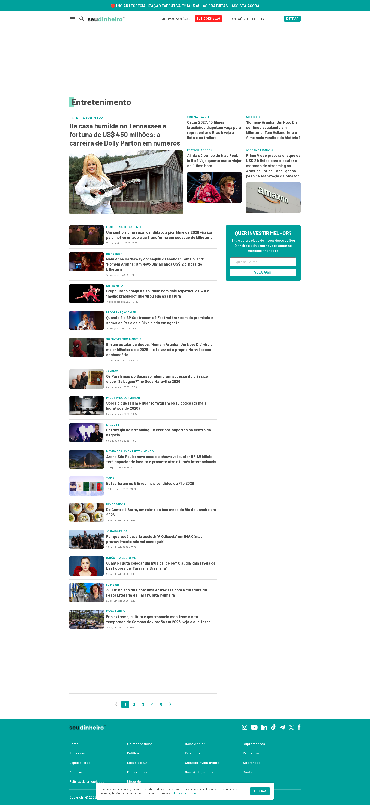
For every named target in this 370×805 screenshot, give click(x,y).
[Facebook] (299, 727)
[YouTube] (254, 727)
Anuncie (75, 772)
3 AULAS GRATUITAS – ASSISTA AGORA (226, 5)
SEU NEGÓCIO (237, 19)
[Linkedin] (264, 727)
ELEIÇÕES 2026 (208, 18)
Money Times (137, 772)
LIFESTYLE (260, 19)
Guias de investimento (202, 762)
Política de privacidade (86, 781)
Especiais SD (137, 762)
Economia (192, 753)
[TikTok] (273, 727)
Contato (249, 772)
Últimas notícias (139, 744)
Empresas (77, 753)
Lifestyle (134, 781)
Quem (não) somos (199, 772)
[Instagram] (244, 727)
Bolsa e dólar (195, 744)
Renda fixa (251, 753)
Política (133, 753)
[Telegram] (282, 727)
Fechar (260, 791)
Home (73, 744)
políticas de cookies (184, 793)
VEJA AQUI (263, 272)
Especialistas (79, 762)
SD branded (251, 762)
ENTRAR (292, 18)
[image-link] (86, 235)
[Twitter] (291, 727)
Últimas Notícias (176, 19)
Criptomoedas (254, 744)
